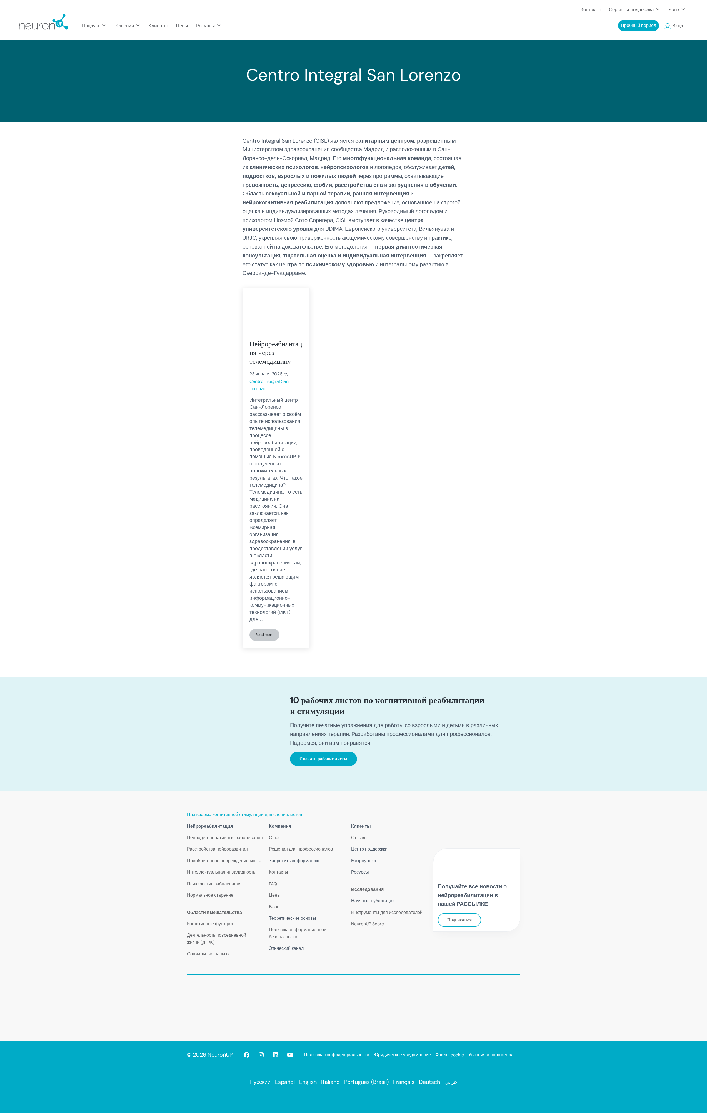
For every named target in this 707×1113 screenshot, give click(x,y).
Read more (267, 635)
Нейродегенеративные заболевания (225, 838)
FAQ (273, 884)
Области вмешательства (214, 912)
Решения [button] (124, 26)
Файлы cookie (449, 1055)
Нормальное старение (210, 895)
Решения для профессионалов (301, 849)
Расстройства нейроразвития (217, 849)
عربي (450, 1081)
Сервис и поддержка (631, 9)
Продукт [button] (91, 26)
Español (285, 1081)
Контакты (591, 9)
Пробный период (638, 25)
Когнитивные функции (210, 924)
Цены (182, 26)
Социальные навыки (208, 954)
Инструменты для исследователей (387, 912)
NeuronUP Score (367, 924)
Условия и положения (490, 1055)
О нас (275, 838)
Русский (260, 1081)
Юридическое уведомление (402, 1055)
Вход (677, 26)
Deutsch (429, 1081)
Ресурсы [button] (205, 26)
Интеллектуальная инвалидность (221, 872)
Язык (673, 9)
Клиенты (158, 26)
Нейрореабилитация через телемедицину (275, 352)
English (308, 1081)
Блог (274, 907)
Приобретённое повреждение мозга (224, 861)
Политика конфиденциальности (336, 1055)
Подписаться (459, 920)
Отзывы (359, 838)
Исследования (367, 889)
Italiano (330, 1081)
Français (403, 1081)
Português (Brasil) (366, 1081)
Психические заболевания (214, 884)
